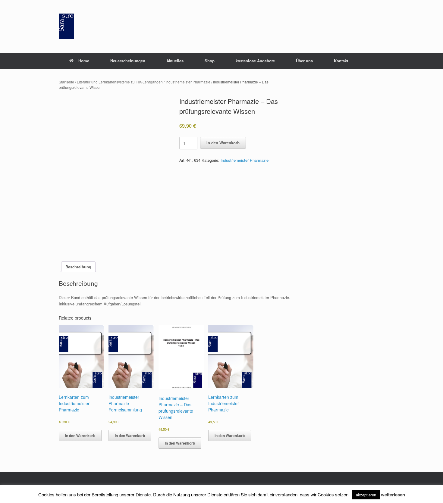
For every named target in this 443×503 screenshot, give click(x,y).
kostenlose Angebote (255, 61)
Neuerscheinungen (127, 61)
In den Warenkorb (223, 142)
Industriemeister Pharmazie (187, 81)
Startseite (66, 81)
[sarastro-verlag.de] (66, 26)
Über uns (304, 61)
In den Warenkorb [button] (80, 435)
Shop (210, 61)
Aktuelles (175, 61)
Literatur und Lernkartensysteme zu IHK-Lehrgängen (120, 81)
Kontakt (341, 61)
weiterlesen (393, 494)
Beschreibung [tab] (78, 267)
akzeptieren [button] (366, 495)
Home (83, 61)
